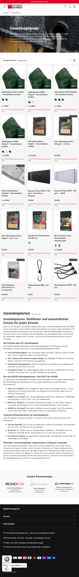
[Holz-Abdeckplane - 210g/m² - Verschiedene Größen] (39, 126)
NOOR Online (12, 572)
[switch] (7, 569)
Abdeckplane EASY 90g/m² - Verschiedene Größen (13, 93)
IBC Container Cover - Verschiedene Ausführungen (63, 238)
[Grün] (3, 99)
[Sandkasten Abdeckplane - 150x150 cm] (39, 220)
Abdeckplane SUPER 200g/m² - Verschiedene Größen (12, 143)
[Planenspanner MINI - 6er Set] (39, 270)
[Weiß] (33, 102)
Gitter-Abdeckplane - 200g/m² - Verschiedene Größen (12, 193)
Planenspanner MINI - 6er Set (38, 286)
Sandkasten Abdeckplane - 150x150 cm (39, 237)
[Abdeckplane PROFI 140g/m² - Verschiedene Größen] (65, 77)
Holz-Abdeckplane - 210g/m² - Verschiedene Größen (38, 143)
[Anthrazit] (59, 99)
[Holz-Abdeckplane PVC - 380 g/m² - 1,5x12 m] (65, 126)
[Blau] (6, 99)
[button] (74, 6)
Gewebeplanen (15, 12)
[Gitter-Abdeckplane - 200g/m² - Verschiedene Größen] (13, 176)
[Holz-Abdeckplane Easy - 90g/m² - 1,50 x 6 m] (13, 220)
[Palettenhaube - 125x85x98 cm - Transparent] (13, 270)
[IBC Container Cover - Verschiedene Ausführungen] (65, 220)
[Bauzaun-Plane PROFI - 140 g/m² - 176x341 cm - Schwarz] (39, 176)
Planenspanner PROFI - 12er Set (65, 286)
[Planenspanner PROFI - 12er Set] (65, 270)
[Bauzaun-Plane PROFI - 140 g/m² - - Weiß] (65, 176)
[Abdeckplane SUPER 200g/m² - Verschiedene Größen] (13, 126)
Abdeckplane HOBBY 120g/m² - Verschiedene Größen (38, 94)
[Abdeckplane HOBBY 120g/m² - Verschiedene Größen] (39, 77)
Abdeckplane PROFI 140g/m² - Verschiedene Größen (65, 93)
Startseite (6, 12)
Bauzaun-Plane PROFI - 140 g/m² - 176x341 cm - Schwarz (39, 193)
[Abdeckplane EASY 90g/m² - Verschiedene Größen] (13, 77)
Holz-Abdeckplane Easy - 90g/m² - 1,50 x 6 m (12, 237)
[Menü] (10, 556)
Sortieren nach (9, 60)
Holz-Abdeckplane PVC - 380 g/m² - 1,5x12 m (64, 142)
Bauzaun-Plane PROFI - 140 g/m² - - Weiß (65, 192)
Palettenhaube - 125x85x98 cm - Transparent (8, 287)
